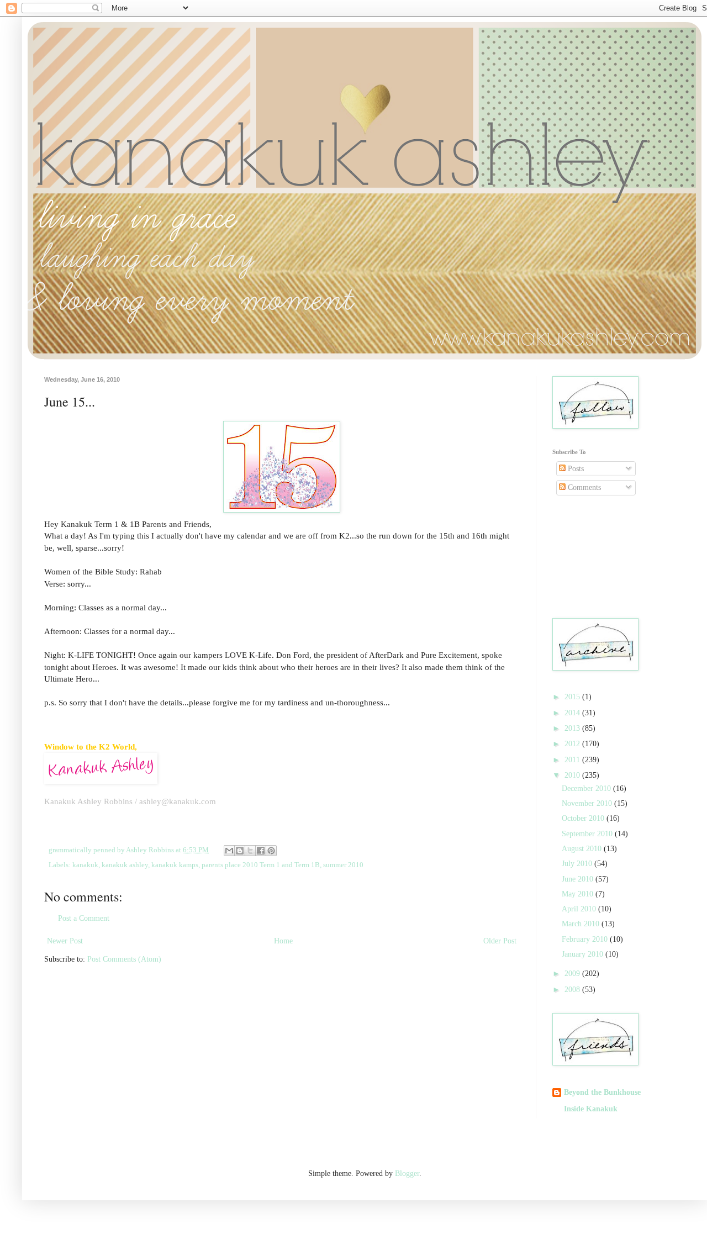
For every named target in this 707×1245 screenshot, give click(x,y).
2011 (573, 760)
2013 (573, 728)
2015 (573, 697)
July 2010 (578, 863)
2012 (573, 744)
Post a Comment (83, 918)
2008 (573, 989)
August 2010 (583, 849)
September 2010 (588, 834)
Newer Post (65, 941)
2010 (573, 775)
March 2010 (582, 924)
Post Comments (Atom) (124, 959)
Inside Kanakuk (591, 1109)
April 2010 (580, 909)
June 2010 (578, 879)
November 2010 (588, 803)
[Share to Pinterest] (271, 850)
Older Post (499, 941)
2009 (573, 973)
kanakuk (85, 865)
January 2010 (583, 954)
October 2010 (584, 818)
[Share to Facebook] (260, 850)
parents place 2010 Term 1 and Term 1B (261, 865)
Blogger (407, 1173)
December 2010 (587, 788)
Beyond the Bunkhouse (602, 1092)
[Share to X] (250, 850)
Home (283, 941)
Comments (583, 487)
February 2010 (586, 939)
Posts (575, 469)
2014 (573, 713)
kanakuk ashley (125, 865)
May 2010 (578, 894)
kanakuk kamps (174, 865)
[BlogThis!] (239, 850)
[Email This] (229, 850)
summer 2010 (343, 865)
